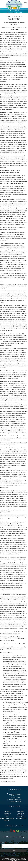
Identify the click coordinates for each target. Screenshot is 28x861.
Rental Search (7, 813)
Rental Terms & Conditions (7, 818)
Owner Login (21, 816)
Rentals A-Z (7, 820)
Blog (7, 816)
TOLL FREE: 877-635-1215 (14, 12)
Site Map (7, 815)
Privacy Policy (23, 858)
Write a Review (21, 815)
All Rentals (7, 811)
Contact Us (21, 813)
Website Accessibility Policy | (8, 859)
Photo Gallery (20, 811)
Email (3, 842)
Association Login (20, 818)
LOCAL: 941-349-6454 (14, 10)
